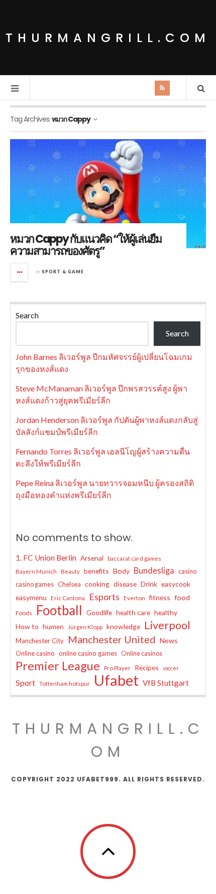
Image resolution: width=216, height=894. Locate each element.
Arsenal (91, 558)
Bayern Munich (36, 571)
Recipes (147, 667)
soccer (171, 668)
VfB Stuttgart (166, 682)
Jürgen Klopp (85, 627)
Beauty (70, 571)
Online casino (35, 653)
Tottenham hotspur (64, 683)
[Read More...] (20, 272)
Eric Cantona (68, 598)
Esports (104, 596)
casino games (35, 584)
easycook (175, 584)
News (169, 640)
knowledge (123, 626)
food (182, 597)
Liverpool (167, 625)
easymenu (31, 597)
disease (125, 584)
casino (187, 571)
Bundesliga (154, 571)
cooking (97, 584)
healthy (165, 612)
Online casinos (141, 653)
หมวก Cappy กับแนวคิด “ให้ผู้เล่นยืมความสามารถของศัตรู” (86, 245)
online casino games (88, 653)
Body (121, 571)
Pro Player (117, 668)
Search (27, 315)
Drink (149, 584)
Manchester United (112, 639)
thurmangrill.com (108, 38)
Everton (134, 598)
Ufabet (116, 680)
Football (59, 610)
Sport (25, 682)
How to (27, 626)
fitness (159, 597)
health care (133, 612)
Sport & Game (63, 271)
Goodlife (99, 612)
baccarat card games (134, 558)
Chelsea (69, 584)
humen (53, 626)
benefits (96, 571)
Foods (24, 613)
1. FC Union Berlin (46, 557)
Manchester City (40, 641)
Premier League (58, 666)
